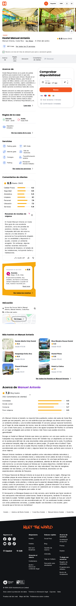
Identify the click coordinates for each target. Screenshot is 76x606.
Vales (59, 592)
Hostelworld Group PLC (64, 540)
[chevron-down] (30, 394)
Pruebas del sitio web (10, 596)
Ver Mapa (29, 41)
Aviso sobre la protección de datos (15, 592)
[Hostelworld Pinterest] (9, 543)
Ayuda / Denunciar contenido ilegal (34, 567)
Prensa (62, 545)
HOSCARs (47, 554)
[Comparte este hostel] (72, 31)
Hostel (5, 35)
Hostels (31, 538)
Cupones (53, 592)
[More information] (32, 215)
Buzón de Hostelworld (64, 573)
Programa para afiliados (65, 568)
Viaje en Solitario (50, 559)
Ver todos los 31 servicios (25, 46)
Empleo (62, 551)
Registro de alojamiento (63, 563)
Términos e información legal (38, 592)
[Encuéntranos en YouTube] (4, 543)
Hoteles (31, 543)
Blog (45, 543)
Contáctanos (33, 561)
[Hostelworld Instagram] (14, 539)
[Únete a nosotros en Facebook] (4, 539)
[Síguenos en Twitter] (9, 539)
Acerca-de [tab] (5, 59)
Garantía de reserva (48, 549)
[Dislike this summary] (33, 258)
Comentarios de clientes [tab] (37, 59)
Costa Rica (20, 41)
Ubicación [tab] (25, 59)
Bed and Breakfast (32, 549)
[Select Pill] (46, 4)
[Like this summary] (28, 258)
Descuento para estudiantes (49, 564)
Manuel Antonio (8, 41)
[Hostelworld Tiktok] (14, 543)
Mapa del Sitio (24, 596)
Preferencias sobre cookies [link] (39, 596)
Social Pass (48, 538)
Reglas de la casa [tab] (14, 59)
